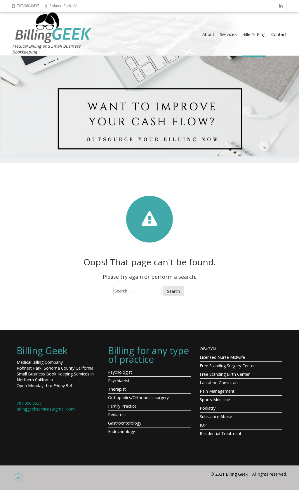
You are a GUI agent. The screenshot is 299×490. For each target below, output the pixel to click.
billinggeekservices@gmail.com (46, 409)
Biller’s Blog (254, 34)
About (208, 34)
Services (228, 34)
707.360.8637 (29, 403)
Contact (279, 34)
